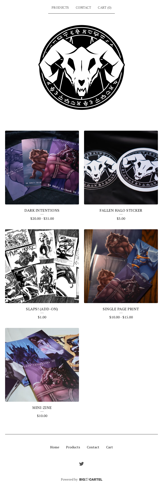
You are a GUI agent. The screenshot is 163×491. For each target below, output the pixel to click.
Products (60, 7)
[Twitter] (81, 464)
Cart (109, 447)
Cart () (104, 7)
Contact (83, 7)
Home (54, 447)
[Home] (81, 67)
